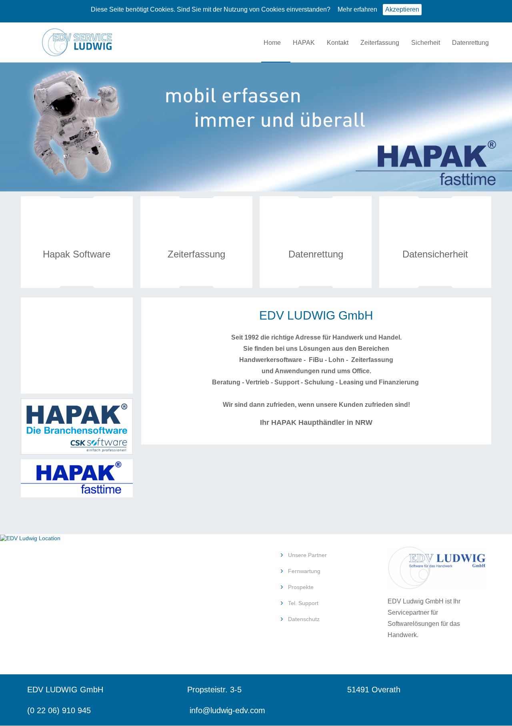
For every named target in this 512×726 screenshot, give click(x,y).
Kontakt (337, 42)
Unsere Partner (307, 555)
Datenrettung (470, 42)
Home (272, 42)
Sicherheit (425, 42)
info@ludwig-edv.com (227, 710)
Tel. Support (303, 603)
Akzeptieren (402, 9)
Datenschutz (304, 619)
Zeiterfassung (379, 42)
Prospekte (301, 587)
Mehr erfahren (357, 9)
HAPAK (304, 42)
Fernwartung (304, 571)
